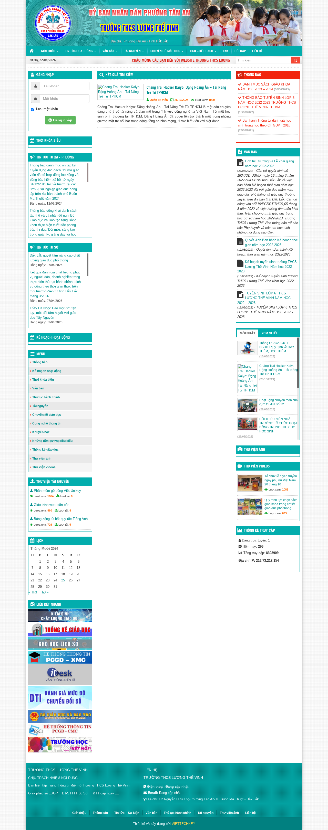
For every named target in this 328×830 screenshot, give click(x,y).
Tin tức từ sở (47, 247)
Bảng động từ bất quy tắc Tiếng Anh (60, 519)
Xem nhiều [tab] (270, 333)
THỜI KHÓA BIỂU (48, 141)
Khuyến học (41, 432)
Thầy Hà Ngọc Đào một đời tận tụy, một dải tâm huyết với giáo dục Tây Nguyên (53, 313)
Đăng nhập (45, 75)
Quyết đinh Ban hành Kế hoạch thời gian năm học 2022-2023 (271, 242)
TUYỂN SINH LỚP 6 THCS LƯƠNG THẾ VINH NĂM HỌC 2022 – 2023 (264, 298)
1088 (285, 489)
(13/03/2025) (267, 356)
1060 (212, 99)
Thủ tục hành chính (46, 397)
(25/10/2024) (267, 379)
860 (49, 510)
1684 (50, 496)
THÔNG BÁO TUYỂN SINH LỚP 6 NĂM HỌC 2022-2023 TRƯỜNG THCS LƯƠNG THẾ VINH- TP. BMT (267, 102)
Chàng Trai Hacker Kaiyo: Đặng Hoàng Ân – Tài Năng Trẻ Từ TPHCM (186, 90)
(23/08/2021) (246, 130)
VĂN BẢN (250, 152)
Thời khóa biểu (43, 379)
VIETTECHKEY (183, 824)
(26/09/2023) (245, 436)
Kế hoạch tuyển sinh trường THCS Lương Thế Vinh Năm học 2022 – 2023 (267, 266)
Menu (40, 354)
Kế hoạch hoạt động (53, 337)
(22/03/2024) (267, 409)
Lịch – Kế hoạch (202, 51)
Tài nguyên (132, 51)
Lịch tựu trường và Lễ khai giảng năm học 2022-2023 (269, 163)
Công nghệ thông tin (46, 423)
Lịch (39, 541)
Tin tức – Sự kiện (126, 813)
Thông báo (39, 362)
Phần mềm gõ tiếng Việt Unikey (57, 491)
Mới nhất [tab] (247, 333)
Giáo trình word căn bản (51, 505)
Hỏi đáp (240, 51)
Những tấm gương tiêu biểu (52, 441)
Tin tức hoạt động (79, 51)
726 (49, 524)
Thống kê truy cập (259, 531)
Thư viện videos (44, 467)
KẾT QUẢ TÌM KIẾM (120, 75)
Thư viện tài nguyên (52, 482)
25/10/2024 (181, 99)
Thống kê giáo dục (45, 449)
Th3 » (44, 592)
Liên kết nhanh (48, 604)
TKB (225, 51)
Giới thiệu (48, 51)
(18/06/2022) (246, 112)
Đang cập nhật (170, 793)
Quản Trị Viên (159, 99)
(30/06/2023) (282, 89)
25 (63, 580)
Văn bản (108, 51)
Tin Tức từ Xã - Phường (55, 157)
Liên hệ (257, 51)
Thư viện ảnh (41, 458)
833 (284, 513)
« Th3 (32, 592)
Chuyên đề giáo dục (165, 51)
